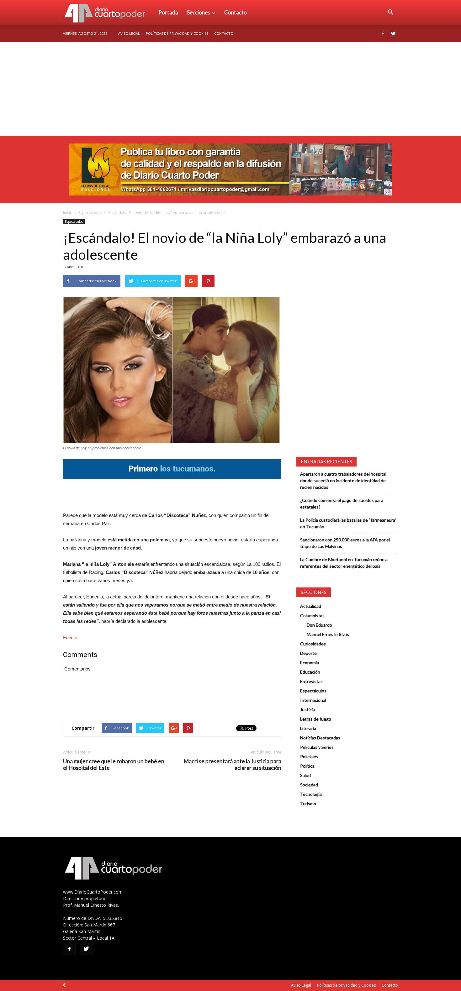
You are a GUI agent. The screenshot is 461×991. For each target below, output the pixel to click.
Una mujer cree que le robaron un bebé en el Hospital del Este (113, 764)
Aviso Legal (129, 33)
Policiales (309, 756)
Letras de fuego (315, 719)
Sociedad (309, 784)
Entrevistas (311, 681)
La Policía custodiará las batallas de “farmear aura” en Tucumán (348, 523)
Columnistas (312, 615)
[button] (390, 12)
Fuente (70, 637)
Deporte (308, 653)
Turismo (308, 803)
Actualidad (310, 606)
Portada (168, 12)
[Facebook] (383, 33)
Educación (310, 672)
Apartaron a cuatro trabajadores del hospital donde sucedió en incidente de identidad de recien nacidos (343, 480)
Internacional (313, 700)
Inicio (67, 212)
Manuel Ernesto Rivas (328, 634)
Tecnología (311, 794)
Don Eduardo (319, 625)
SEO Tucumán (79, 985)
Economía (309, 662)
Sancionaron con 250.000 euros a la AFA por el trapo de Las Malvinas (345, 543)
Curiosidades (313, 643)
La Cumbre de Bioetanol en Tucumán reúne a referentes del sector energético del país (344, 563)
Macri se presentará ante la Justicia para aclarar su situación (232, 764)
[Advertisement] (230, 89)
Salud (305, 775)
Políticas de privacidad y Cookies (177, 33)
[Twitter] (393, 33)
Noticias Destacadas (320, 737)
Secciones (198, 12)
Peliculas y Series (317, 747)
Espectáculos (90, 212)
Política (307, 766)
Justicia (307, 709)
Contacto (235, 12)
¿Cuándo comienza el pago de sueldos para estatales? (341, 503)
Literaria (308, 728)
